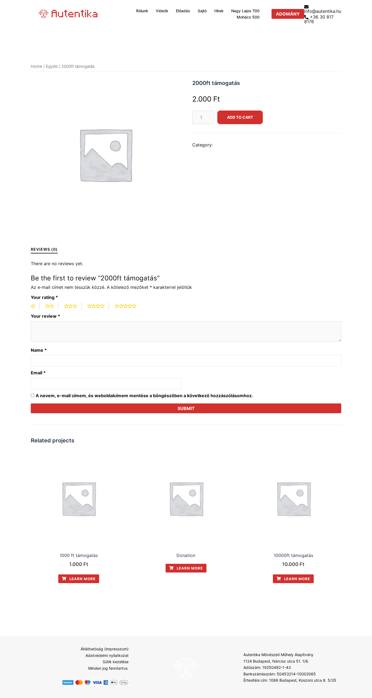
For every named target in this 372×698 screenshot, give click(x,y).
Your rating (44, 297)
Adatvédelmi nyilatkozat (107, 655)
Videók (162, 10)
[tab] (44, 249)
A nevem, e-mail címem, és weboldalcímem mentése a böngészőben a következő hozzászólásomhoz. (144, 395)
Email (38, 372)
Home (36, 66)
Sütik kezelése (116, 661)
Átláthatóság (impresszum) (105, 649)
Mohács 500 (248, 17)
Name (39, 350)
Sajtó (202, 10)
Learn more (82, 579)
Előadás (183, 10)
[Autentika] (68, 13)
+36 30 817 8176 (319, 19)
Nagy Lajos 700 (245, 10)
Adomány (288, 14)
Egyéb (52, 66)
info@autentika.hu (322, 10)
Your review (45, 316)
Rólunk (142, 10)
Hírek (219, 10)
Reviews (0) (44, 249)
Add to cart (240, 117)
